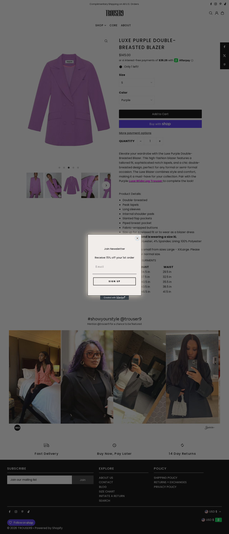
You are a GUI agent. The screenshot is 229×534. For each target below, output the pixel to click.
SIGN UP (114, 281)
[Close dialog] (137, 238)
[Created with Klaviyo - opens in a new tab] (114, 298)
